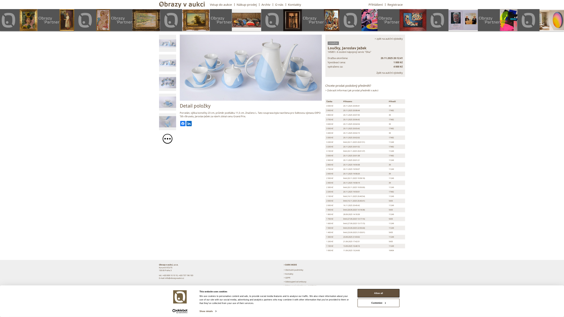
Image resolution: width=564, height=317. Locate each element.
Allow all (378, 293)
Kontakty (294, 4)
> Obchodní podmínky (293, 270)
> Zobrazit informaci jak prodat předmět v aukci (351, 90)
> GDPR (287, 277)
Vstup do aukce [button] (221, 4)
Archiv (265, 4)
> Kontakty (288, 274)
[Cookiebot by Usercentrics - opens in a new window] (180, 311)
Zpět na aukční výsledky (389, 72)
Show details (206, 311)
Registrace (395, 4)
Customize (376, 302)
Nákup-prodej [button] (247, 4)
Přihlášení (376, 4)
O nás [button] (279, 4)
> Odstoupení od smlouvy (295, 281)
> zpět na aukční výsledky (389, 38)
